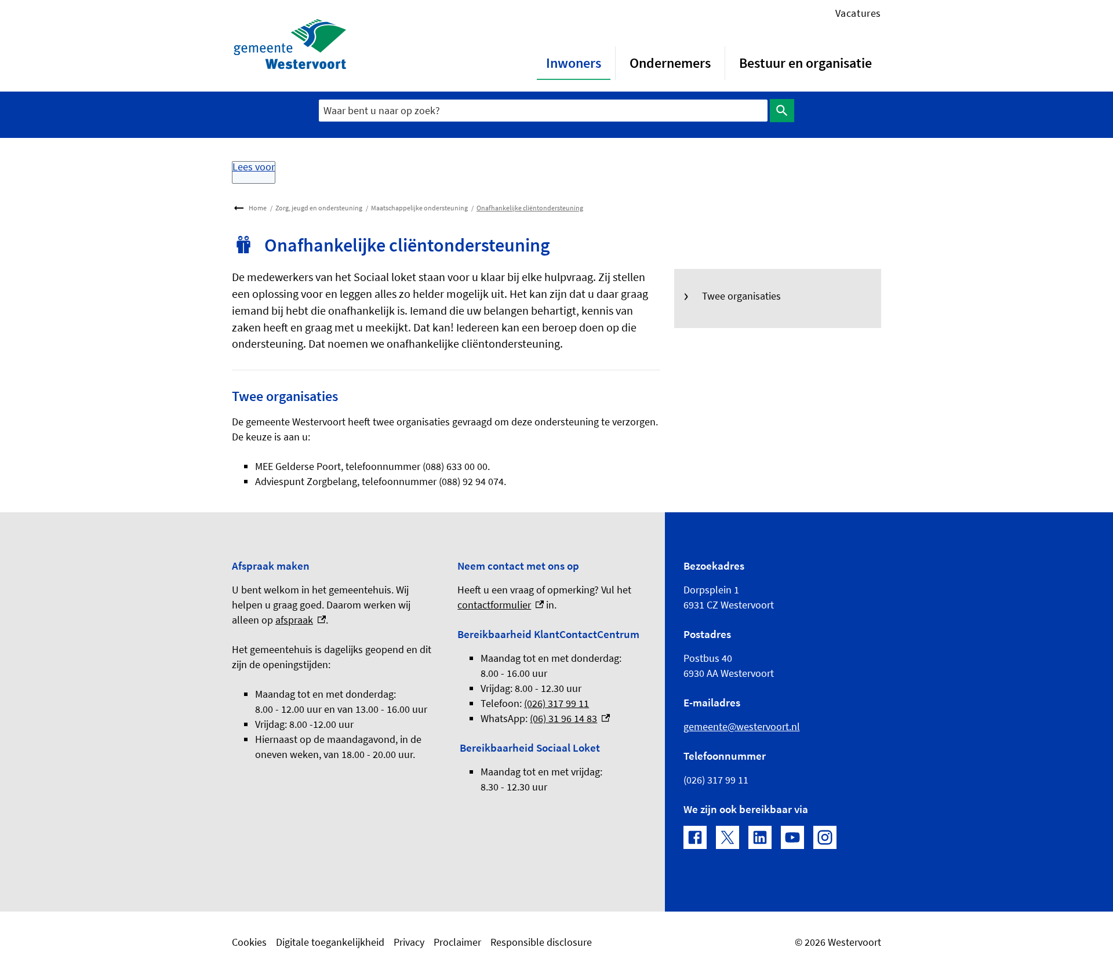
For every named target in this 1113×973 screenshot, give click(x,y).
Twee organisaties (741, 296)
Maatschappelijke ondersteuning (419, 207)
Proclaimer (457, 942)
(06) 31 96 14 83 (570, 718)
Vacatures (858, 13)
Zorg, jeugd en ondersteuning (318, 207)
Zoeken (782, 110)
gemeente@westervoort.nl (741, 726)
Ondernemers (670, 63)
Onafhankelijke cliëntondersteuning (530, 207)
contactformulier (500, 604)
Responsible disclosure (541, 942)
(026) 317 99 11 (556, 703)
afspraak (300, 619)
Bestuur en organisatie (805, 63)
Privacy (409, 942)
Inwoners (573, 63)
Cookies (249, 942)
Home (258, 207)
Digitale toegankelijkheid (330, 942)
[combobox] (543, 110)
